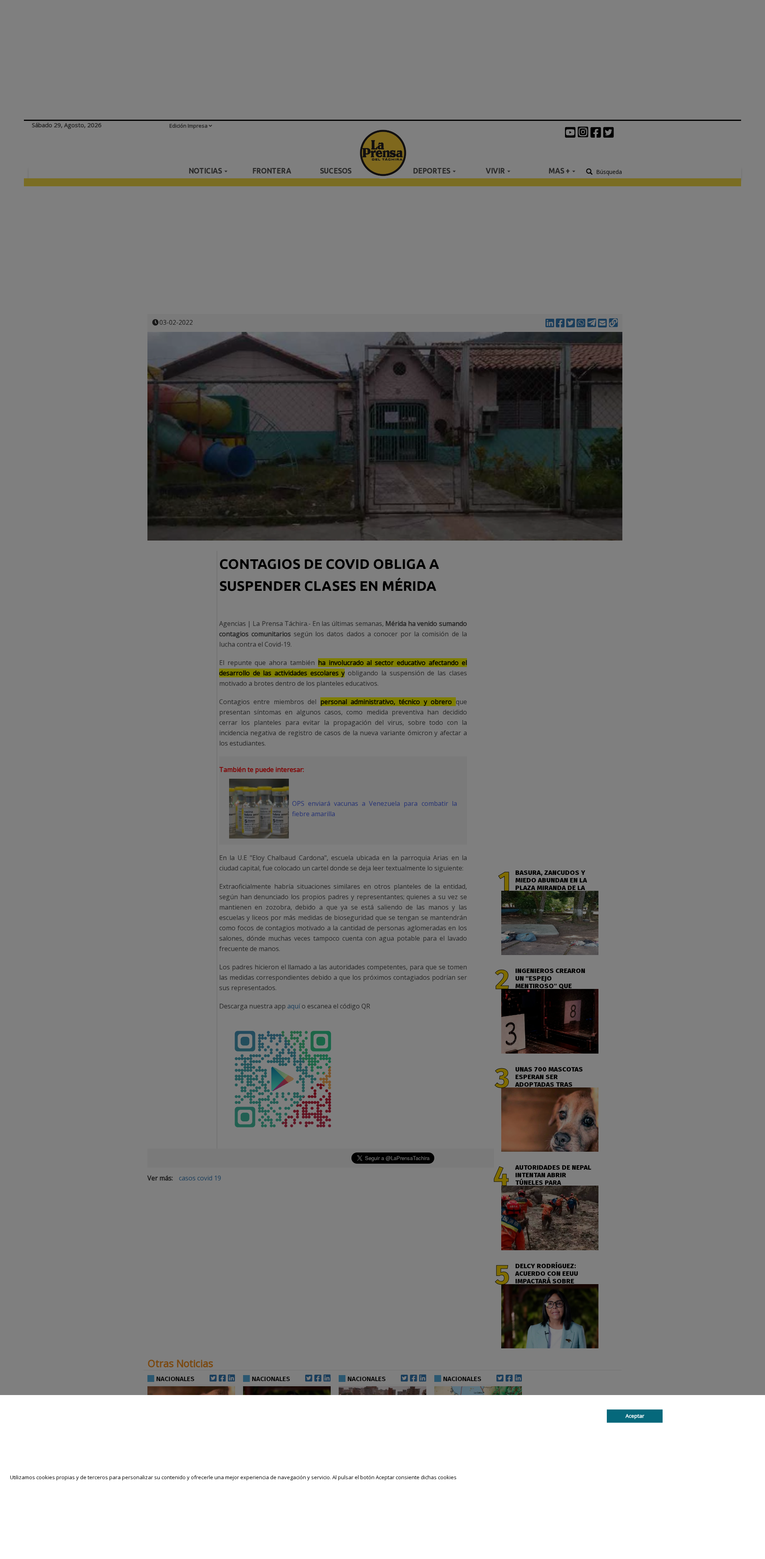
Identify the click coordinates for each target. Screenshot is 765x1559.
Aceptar (635, 1415)
